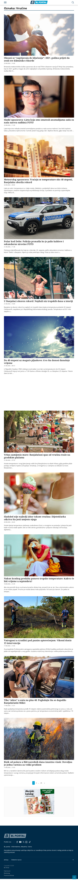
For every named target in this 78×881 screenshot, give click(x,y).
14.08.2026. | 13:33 (9, 767)
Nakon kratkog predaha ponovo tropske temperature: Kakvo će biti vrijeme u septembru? (39, 580)
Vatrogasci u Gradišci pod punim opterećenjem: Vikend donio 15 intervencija (38, 642)
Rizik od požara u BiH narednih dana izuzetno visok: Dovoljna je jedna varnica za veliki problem (38, 763)
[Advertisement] (41, 392)
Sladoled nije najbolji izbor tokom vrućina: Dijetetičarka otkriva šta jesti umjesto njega (35, 518)
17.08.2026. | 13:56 (9, 645)
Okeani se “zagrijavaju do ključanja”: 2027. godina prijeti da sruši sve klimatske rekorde (37, 59)
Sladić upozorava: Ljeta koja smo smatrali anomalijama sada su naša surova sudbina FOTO (39, 121)
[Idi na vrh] (74, 877)
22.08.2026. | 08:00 (9, 185)
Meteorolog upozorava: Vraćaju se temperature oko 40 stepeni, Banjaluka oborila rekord (38, 181)
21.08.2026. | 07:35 (9, 460)
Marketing (7, 873)
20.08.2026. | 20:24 (9, 522)
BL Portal (6, 867)
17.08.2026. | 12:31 (9, 705)
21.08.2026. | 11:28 (9, 246)
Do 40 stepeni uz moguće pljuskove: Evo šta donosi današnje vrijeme (37, 361)
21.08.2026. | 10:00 (9, 304)
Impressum (7, 871)
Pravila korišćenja (9, 875)
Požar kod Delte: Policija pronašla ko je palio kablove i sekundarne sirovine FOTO (34, 243)
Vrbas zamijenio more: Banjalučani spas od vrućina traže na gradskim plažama (37, 456)
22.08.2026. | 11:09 (9, 125)
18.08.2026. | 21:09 (9, 584)
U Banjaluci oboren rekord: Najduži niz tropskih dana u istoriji (38, 301)
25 (41, 783)
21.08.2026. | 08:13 (9, 365)
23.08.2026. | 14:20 (9, 63)
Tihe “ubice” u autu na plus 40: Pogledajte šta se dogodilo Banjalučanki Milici (35, 701)
